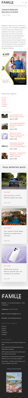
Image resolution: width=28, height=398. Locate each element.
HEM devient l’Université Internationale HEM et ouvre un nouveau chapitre (13, 357)
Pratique (4, 106)
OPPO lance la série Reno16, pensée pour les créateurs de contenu (14, 353)
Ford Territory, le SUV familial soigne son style (14, 343)
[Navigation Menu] (26, 2)
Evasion (9, 228)
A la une (4, 98)
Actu (5, 192)
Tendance (4, 104)
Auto (8, 192)
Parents (4, 100)
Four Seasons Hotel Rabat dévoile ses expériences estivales (12, 348)
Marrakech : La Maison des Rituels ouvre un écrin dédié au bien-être (13, 362)
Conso (8, 266)
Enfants (4, 102)
